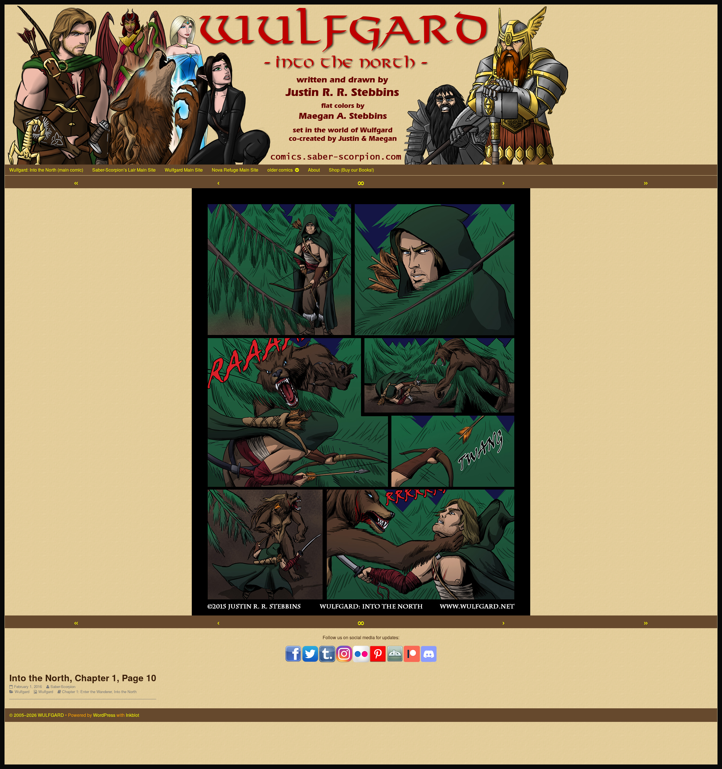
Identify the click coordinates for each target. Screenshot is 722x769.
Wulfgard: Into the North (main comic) (46, 169)
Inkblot (132, 715)
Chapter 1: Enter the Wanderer (87, 691)
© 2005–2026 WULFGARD (36, 715)
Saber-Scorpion (62, 686)
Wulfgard (22, 691)
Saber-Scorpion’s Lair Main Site (124, 169)
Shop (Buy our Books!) (351, 169)
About (314, 169)
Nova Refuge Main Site (235, 169)
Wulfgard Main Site (184, 169)
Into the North (125, 691)
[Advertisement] (361, 745)
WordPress (104, 715)
